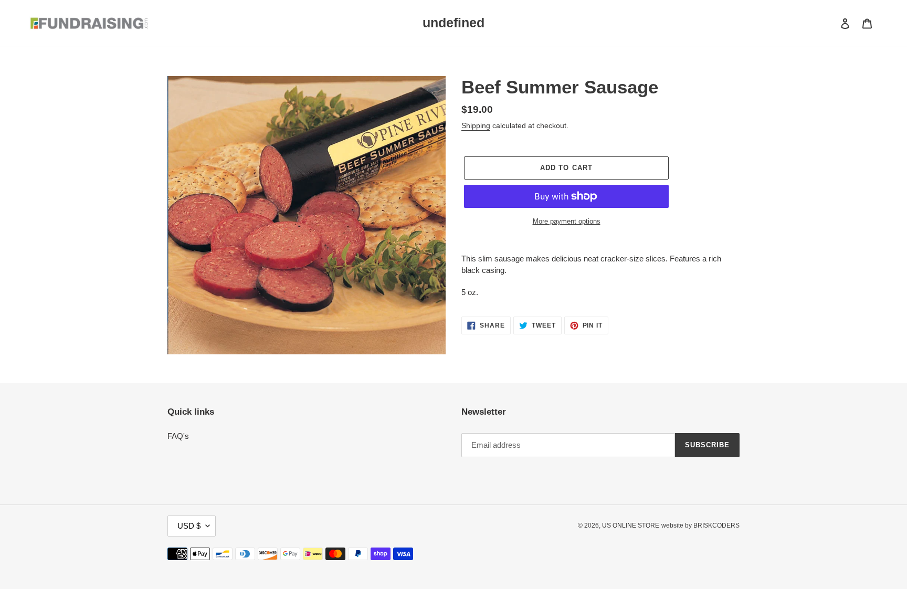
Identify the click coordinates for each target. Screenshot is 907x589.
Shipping (475, 125)
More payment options (566, 221)
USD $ (189, 525)
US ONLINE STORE (630, 525)
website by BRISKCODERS (700, 525)
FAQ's (178, 436)
